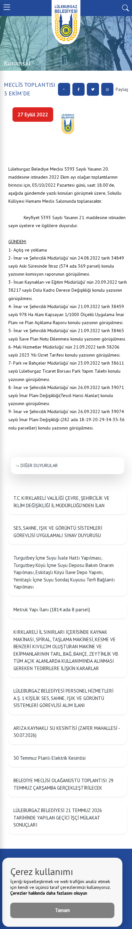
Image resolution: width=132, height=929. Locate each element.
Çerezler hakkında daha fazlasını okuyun (48, 893)
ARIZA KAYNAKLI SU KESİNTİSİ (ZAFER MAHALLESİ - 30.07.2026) (66, 732)
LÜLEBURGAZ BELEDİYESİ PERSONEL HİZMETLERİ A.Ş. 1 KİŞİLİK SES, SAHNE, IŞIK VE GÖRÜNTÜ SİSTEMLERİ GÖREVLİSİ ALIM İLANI (63, 698)
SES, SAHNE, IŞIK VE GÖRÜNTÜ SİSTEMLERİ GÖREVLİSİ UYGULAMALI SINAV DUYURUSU (57, 531)
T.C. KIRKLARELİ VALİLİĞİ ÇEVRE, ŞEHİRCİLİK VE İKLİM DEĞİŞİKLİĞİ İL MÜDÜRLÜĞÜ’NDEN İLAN (61, 502)
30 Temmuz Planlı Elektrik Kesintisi (49, 758)
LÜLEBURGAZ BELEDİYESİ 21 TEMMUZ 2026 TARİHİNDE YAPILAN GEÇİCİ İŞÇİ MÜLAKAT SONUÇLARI (57, 817)
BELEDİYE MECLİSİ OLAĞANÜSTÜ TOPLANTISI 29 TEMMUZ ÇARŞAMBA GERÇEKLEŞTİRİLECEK (63, 784)
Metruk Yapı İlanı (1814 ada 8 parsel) (51, 609)
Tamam (62, 910)
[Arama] (125, 7)
